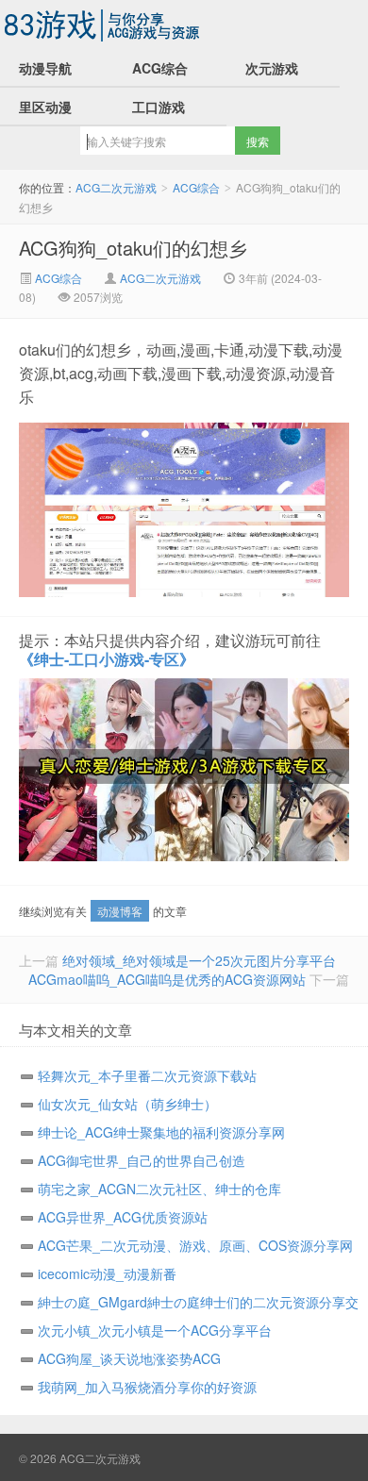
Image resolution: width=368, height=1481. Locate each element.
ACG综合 (160, 67)
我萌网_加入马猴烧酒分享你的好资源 (147, 1386)
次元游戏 (271, 67)
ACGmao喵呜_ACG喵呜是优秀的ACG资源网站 (167, 979)
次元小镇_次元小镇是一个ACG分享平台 (155, 1330)
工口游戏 (158, 106)
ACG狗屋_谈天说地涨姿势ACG (129, 1358)
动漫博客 (119, 911)
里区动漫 (45, 106)
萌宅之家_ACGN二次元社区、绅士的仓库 (159, 1188)
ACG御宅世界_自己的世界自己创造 (141, 1160)
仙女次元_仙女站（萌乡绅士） (127, 1103)
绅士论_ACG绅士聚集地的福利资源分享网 (161, 1132)
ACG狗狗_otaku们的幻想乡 (133, 247)
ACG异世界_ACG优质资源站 (123, 1216)
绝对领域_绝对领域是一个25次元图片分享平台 (199, 960)
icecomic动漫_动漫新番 (107, 1273)
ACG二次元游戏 (104, 24)
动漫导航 (45, 67)
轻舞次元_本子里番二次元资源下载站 (147, 1075)
